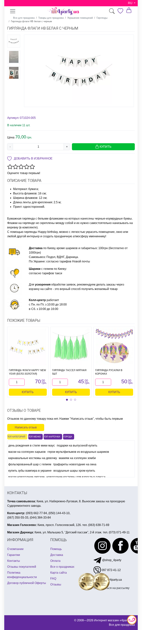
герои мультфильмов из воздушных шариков (78, 451)
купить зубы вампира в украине (30, 470)
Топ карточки (52, 436)
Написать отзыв (26, 427)
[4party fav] (120, 11)
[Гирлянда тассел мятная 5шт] (71, 346)
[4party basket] (129, 10)
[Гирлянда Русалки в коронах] (114, 346)
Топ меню (34, 436)
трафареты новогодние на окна (74, 464)
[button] (67, 400)
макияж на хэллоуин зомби (77, 458)
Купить (28, 392)
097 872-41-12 (111, 570)
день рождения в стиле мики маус (31, 445)
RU (130, 3)
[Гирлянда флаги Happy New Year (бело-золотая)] (27, 346)
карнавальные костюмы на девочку (32, 458)
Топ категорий (16, 436)
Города (67, 436)
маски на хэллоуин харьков (27, 451)
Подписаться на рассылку (111, 588)
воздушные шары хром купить (74, 470)
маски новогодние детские (26, 476)
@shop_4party (111, 560)
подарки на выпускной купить (77, 445)
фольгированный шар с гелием (29, 464)
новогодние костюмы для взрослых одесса (75, 476)
